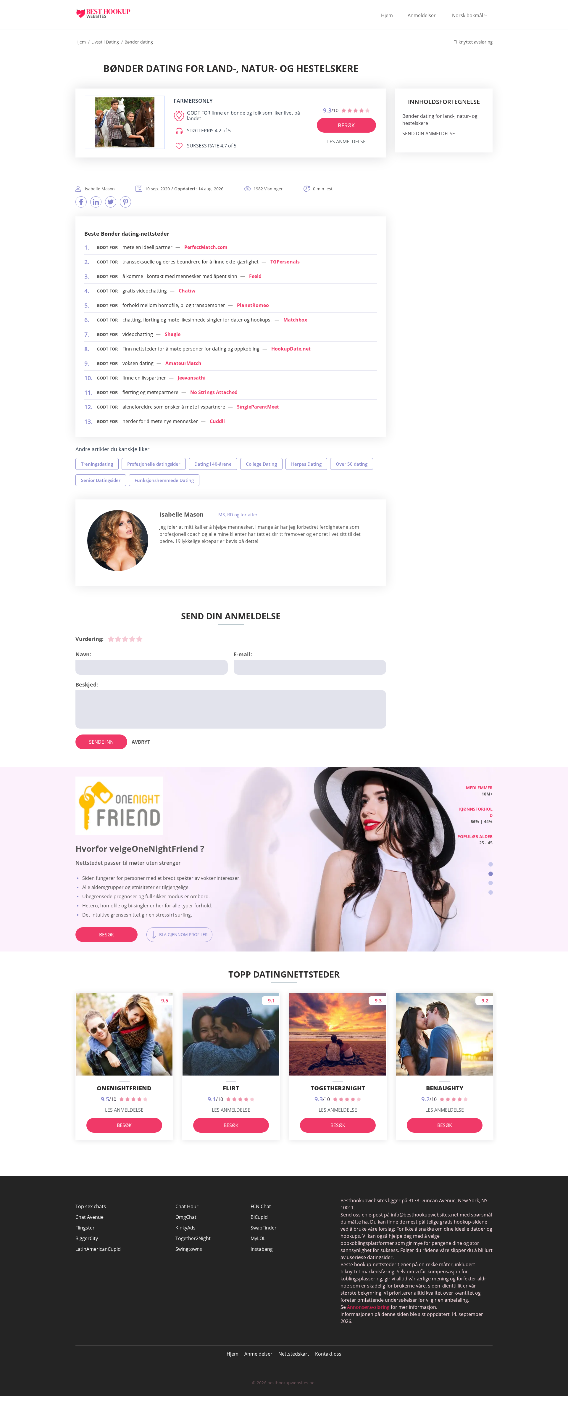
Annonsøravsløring (368, 1307)
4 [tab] (490, 892)
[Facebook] (81, 202)
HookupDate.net (291, 348)
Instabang (262, 1249)
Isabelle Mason (181, 514)
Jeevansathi (192, 378)
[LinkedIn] (95, 202)
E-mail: (243, 654)
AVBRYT (141, 742)
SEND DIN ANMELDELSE (428, 133)
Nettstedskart (293, 1354)
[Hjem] (108, 13)
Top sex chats (90, 1206)
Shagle (172, 334)
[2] (118, 639)
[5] (139, 639)
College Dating (261, 464)
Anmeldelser (422, 15)
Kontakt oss (328, 1354)
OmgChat (185, 1217)
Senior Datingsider (100, 480)
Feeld (255, 276)
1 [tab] (490, 864)
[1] (111, 639)
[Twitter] (110, 202)
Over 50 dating (351, 464)
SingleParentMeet (258, 407)
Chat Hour (187, 1206)
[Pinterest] (125, 202)
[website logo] (124, 122)
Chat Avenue (89, 1217)
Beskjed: (86, 684)
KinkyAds (185, 1227)
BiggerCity (86, 1238)
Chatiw (187, 290)
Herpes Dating (306, 464)
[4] (132, 639)
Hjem (387, 15)
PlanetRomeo (253, 305)
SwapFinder (264, 1227)
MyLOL (258, 1238)
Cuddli (217, 421)
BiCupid (259, 1217)
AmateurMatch (183, 363)
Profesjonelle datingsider (153, 464)
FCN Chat (261, 1206)
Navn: (83, 654)
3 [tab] (490, 883)
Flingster (85, 1227)
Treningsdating (97, 464)
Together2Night (193, 1238)
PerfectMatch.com (205, 247)
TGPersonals (285, 261)
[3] (125, 639)
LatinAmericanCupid (98, 1249)
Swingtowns (188, 1249)
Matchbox (295, 319)
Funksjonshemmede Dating (164, 480)
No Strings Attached (214, 392)
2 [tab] (490, 874)
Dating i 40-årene (213, 464)
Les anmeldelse (346, 141)
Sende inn (101, 742)
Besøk (346, 125)
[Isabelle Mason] (117, 540)
